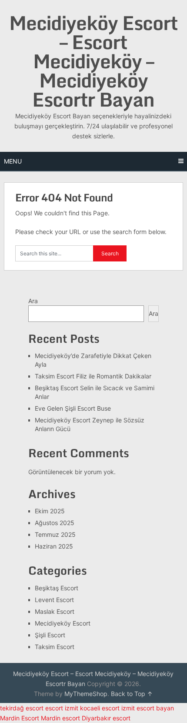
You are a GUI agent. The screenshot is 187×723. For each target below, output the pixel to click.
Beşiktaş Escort (56, 588)
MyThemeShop (85, 693)
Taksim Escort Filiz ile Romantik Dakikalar (93, 376)
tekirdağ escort (21, 708)
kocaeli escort (100, 708)
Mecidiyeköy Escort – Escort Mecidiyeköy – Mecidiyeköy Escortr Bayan (93, 61)
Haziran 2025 (54, 546)
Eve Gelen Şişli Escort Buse (73, 408)
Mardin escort (60, 718)
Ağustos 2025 (54, 522)
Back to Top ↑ (132, 693)
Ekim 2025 (50, 511)
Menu (13, 161)
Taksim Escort (54, 646)
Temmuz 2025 (55, 534)
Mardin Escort (19, 718)
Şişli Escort (50, 635)
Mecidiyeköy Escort (62, 623)
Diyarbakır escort (106, 718)
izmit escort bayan (147, 708)
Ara (33, 301)
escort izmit (61, 708)
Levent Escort (54, 599)
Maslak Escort (54, 611)
